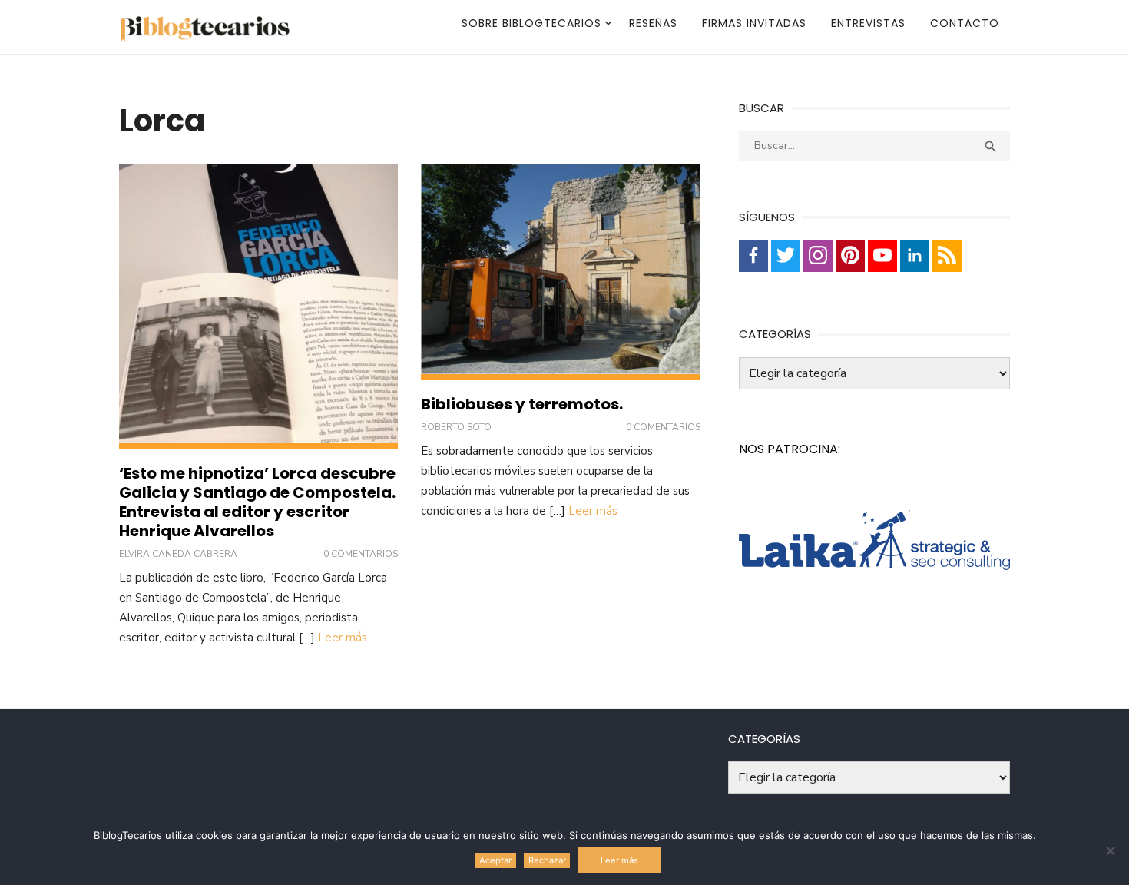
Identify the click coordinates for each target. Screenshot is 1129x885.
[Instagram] (818, 256)
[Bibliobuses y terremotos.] (560, 271)
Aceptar (495, 860)
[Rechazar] (1109, 850)
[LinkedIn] (914, 256)
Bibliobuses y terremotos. (522, 404)
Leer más (342, 637)
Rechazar (547, 860)
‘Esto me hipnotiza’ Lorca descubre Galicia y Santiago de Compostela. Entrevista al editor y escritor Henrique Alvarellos (257, 502)
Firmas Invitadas (754, 23)
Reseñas (653, 23)
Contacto (964, 23)
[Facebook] (753, 256)
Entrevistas (868, 23)
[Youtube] (882, 256)
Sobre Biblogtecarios (531, 23)
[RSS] (947, 256)
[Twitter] (785, 256)
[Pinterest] (850, 256)
